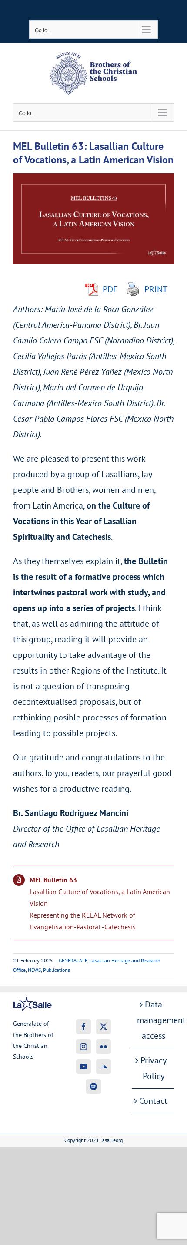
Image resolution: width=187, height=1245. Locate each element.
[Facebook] (83, 1026)
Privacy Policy (153, 1068)
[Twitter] (103, 1026)
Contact (153, 1100)
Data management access (153, 1020)
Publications (56, 970)
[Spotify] (93, 1086)
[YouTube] (83, 1066)
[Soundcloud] (103, 1066)
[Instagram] (83, 1046)
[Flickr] (103, 1046)
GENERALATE (73, 960)
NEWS (34, 970)
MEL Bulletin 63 (53, 879)
